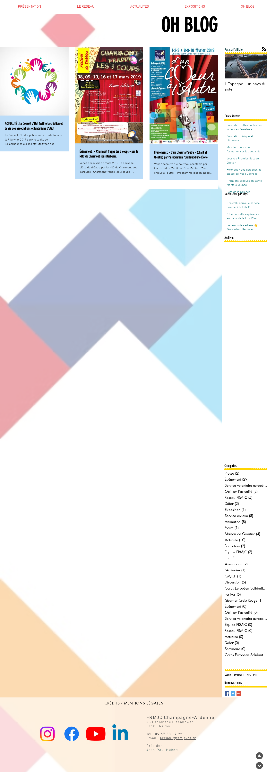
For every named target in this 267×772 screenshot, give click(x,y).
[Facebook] (71, 734)
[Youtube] (96, 734)
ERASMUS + (239, 674)
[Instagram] (47, 734)
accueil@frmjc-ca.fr (178, 738)
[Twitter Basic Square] (233, 693)
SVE (254, 674)
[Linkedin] (120, 734)
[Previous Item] (231, 66)
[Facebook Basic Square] (227, 693)
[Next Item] (261, 66)
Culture (228, 674)
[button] (29, 8)
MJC (249, 674)
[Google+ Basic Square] (239, 693)
